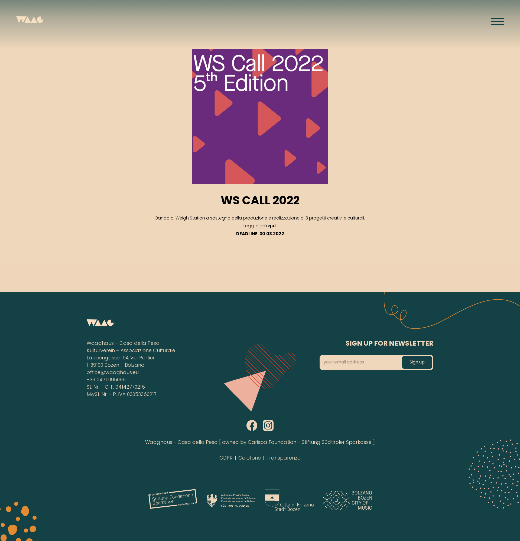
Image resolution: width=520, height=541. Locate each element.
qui (272, 226)
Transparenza (283, 458)
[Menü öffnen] (497, 21)
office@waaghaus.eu (113, 373)
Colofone (249, 458)
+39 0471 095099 (106, 380)
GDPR (226, 458)
